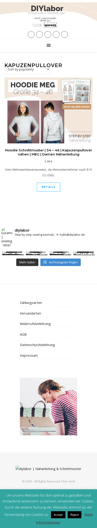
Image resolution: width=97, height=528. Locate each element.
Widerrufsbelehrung (35, 323)
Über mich (68, 481)
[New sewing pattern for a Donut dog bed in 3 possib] (13, 253)
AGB (23, 334)
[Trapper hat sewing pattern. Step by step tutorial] (84, 253)
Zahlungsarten (31, 302)
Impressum (29, 355)
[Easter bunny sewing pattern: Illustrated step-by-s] (36, 253)
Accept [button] (58, 515)
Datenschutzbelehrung (37, 344)
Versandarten (30, 313)
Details (49, 187)
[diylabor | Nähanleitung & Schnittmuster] (48, 19)
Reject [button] (74, 515)
